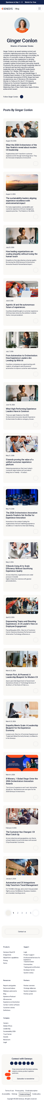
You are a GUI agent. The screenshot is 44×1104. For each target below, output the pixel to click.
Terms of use (9, 1090)
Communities (28, 964)
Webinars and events (10, 991)
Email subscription (31, 1090)
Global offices (7, 1026)
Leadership (6, 1029)
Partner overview (29, 985)
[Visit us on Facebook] (24, 1063)
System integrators (30, 991)
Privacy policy (19, 1090)
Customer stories (9, 1007)
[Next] (35, 913)
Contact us (22, 932)
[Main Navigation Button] (39, 8)
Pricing (5, 960)
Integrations (7, 955)
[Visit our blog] (32, 1063)
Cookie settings (25, 1094)
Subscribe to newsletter (25, 1079)
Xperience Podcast (9, 996)
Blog (4, 994)
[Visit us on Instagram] (15, 1063)
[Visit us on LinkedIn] (11, 1063)
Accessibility (6, 1094)
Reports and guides (9, 985)
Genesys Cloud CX (9, 952)
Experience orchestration (11, 1002)
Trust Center (7, 1034)
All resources (7, 999)
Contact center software (11, 1005)
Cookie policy (36, 1094)
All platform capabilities (11, 957)
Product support (29, 955)
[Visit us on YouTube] (28, 1063)
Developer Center (29, 970)
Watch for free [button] (30, 2)
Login (25, 952)
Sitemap (14, 1094)
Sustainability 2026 (9, 1031)
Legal (5, 1042)
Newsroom (6, 1039)
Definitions (6, 1010)
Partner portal (28, 994)
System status (28, 973)
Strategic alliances (30, 988)
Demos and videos (9, 988)
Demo (5, 963)
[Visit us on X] (20, 1063)
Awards (5, 1037)
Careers (5, 1023)
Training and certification (32, 967)
